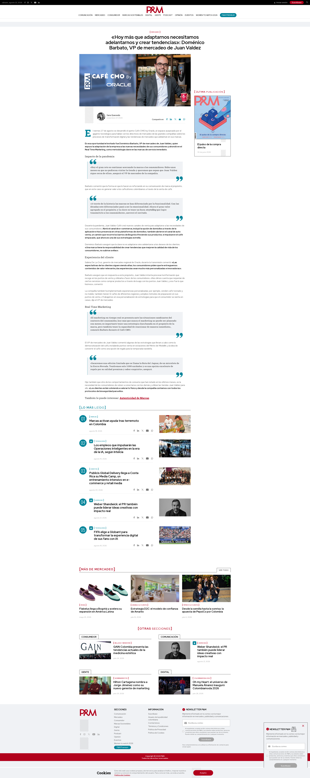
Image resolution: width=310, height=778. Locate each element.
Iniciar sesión (281, 2)
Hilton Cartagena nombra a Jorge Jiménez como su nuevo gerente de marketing (131, 685)
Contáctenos (154, 723)
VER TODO (224, 570)
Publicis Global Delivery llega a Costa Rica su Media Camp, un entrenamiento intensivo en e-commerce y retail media (113, 478)
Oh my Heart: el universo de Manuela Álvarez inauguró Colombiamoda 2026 (210, 685)
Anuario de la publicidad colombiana (157, 718)
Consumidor (114, 15)
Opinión (178, 15)
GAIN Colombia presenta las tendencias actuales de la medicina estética (130, 650)
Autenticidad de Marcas (134, 398)
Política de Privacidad (157, 729)
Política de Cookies (122, 775)
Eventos (189, 15)
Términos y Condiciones (158, 726)
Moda (83, 605)
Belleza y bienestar (122, 643)
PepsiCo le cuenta (190, 605)
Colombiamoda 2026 (202, 678)
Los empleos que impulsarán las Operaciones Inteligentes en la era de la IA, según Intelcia (117, 448)
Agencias (202, 643)
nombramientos (121, 678)
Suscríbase (297, 2)
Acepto (203, 773)
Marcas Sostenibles (132, 15)
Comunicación (85, 15)
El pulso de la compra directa (209, 146)
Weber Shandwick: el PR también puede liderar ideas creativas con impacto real (116, 507)
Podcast (168, 15)
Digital (148, 15)
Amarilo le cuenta (139, 605)
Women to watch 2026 (206, 15)
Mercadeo (100, 15)
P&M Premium (228, 15)
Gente (158, 15)
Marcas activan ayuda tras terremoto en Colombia (114, 422)
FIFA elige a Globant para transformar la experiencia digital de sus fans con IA (116, 535)
